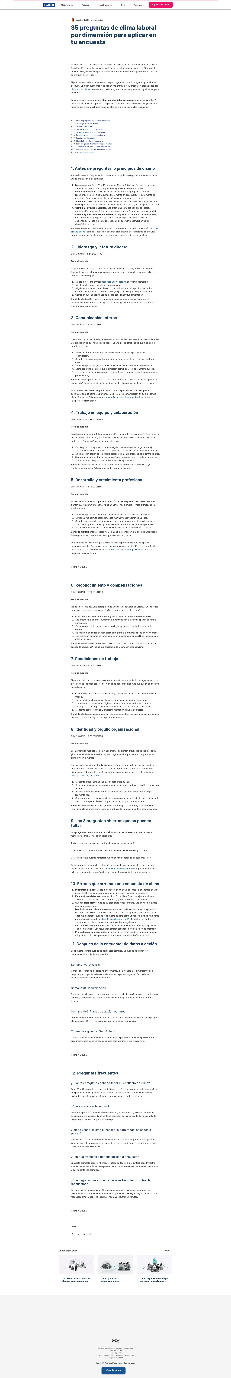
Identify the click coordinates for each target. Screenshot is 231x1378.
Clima (73, 1226)
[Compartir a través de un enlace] (90, 1234)
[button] (67, 5)
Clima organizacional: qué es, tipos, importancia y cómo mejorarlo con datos (154, 1279)
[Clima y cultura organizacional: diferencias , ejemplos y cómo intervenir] (115, 1264)
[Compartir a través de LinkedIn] (84, 1234)
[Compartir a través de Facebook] (72, 1234)
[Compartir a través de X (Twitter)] (78, 1234)
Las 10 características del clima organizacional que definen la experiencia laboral (76, 1279)
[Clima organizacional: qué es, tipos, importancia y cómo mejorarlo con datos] (154, 1264)
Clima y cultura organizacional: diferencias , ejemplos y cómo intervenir (114, 1279)
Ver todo (168, 1250)
